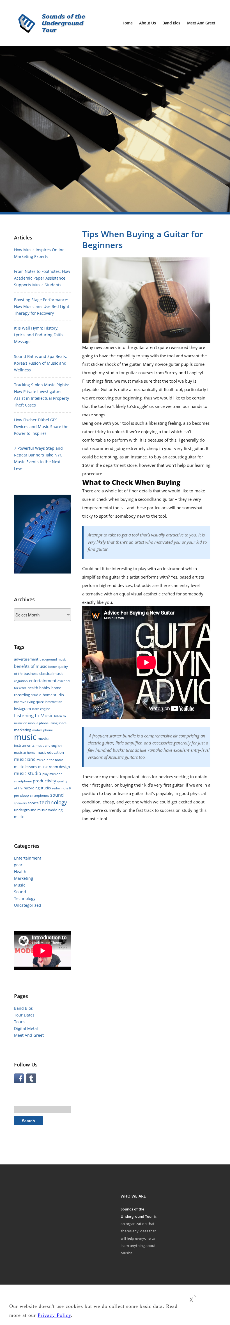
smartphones (39, 796)
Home (126, 23)
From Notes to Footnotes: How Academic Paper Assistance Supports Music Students (42, 278)
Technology (24, 898)
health (32, 687)
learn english (41, 709)
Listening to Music (33, 715)
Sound (20, 891)
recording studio (37, 788)
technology (53, 802)
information (53, 702)
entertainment (42, 680)
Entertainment (27, 858)
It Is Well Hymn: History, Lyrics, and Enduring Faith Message (38, 334)
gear (18, 864)
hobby (44, 687)
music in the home (49, 760)
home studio (53, 694)
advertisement (26, 659)
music (25, 737)
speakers (20, 803)
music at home (24, 753)
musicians (24, 759)
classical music (51, 673)
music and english (49, 746)
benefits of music (30, 666)
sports (33, 802)
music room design (54, 766)
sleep (24, 795)
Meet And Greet (201, 23)
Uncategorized (27, 905)
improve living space (29, 702)
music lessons (25, 766)
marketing (22, 729)
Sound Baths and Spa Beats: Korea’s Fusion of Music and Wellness (40, 363)
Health (20, 871)
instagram (22, 708)
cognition (21, 681)
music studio (27, 773)
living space (58, 723)
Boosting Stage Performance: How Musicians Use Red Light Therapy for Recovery (41, 306)
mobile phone (42, 730)
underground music (30, 809)
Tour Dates (24, 1015)
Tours (19, 1021)
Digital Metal (26, 1028)
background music (53, 659)
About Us (147, 23)
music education (50, 752)
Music (19, 885)
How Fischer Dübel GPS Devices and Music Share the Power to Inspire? (41, 426)
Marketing (23, 878)
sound (57, 795)
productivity (44, 780)
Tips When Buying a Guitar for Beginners (142, 239)
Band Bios (171, 23)
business (31, 673)
